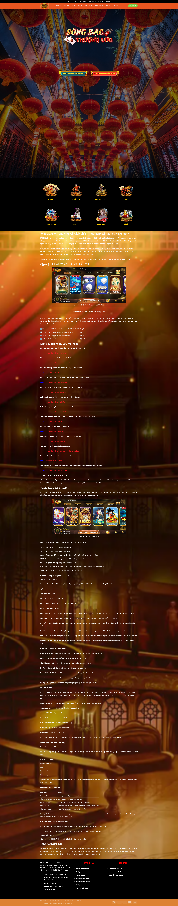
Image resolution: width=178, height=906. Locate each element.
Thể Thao (88, 6)
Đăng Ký (92, 1)
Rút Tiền (108, 1)
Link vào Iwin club (82, 888)
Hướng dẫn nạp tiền (82, 869)
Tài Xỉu (66, 6)
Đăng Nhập (100, 1)
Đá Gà (80, 6)
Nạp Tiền (69, 1)
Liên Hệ (108, 6)
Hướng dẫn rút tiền (82, 872)
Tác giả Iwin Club (49, 890)
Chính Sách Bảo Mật (115, 869)
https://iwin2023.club (57, 886)
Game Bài (58, 6)
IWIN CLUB (44, 863)
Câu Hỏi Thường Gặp (81, 1)
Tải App (78, 885)
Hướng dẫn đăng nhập (83, 881)
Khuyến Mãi (98, 6)
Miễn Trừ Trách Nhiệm (116, 872)
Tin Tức (115, 6)
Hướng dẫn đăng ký (82, 878)
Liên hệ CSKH (80, 875)
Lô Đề (73, 6)
